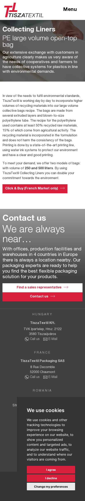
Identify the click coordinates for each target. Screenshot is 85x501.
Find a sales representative (39, 287)
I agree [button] (51, 469)
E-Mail (52, 339)
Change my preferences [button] (51, 486)
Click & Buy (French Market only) (31, 188)
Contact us (39, 296)
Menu (70, 9)
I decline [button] (51, 478)
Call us (34, 339)
